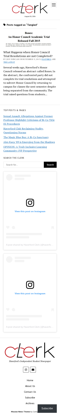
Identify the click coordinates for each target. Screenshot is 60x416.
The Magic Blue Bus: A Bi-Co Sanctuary (26, 137)
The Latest (9, 62)
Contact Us (30, 391)
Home (30, 380)
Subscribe (30, 397)
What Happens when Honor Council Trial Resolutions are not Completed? (27, 54)
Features (46, 59)
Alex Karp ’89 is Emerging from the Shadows (29, 142)
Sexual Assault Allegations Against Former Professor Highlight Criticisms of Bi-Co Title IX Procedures (29, 120)
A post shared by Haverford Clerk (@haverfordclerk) (32, 244)
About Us (30, 386)
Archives (30, 403)
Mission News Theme (20, 411)
